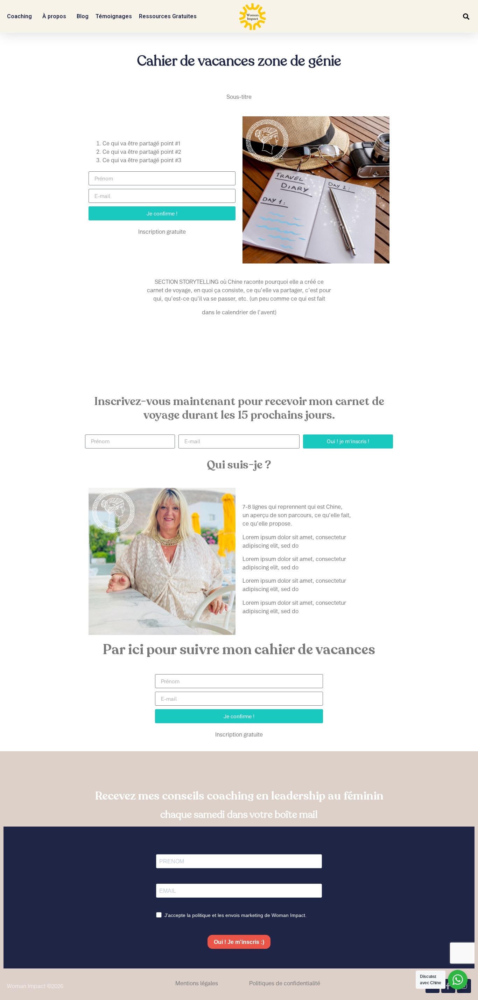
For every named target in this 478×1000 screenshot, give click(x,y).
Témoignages (114, 16)
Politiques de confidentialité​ (284, 983)
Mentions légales (196, 983)
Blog (83, 16)
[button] (466, 16)
